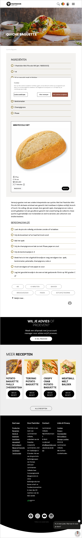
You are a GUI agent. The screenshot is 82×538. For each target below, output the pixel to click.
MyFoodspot (16, 445)
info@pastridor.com (49, 445)
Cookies (60, 428)
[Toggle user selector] (68, 4)
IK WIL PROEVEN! (41, 339)
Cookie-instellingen (19, 94)
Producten (16, 428)
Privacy (59, 431)
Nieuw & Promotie (18, 448)
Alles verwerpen (43, 94)
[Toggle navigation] (73, 4)
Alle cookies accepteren (60, 94)
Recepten (15, 431)
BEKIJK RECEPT (14, 394)
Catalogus (16, 450)
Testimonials (16, 453)
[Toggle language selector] (63, 4)
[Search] (58, 4)
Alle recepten (41, 408)
